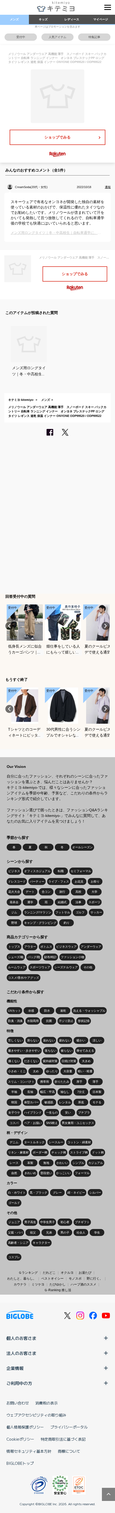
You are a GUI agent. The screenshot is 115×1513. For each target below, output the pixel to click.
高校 (78, 891)
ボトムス (46, 946)
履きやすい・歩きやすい (24, 1050)
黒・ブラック (38, 1192)
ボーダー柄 (40, 1152)
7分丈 (81, 1091)
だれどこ (49, 1273)
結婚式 (62, 902)
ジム (14, 912)
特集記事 (94, 37)
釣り (67, 922)
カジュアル (95, 1162)
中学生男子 (47, 1222)
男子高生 (30, 1222)
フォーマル (82, 1173)
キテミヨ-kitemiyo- (21, 399)
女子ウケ (14, 1112)
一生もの (52, 1112)
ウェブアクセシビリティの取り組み (36, 1415)
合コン (46, 891)
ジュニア (14, 1222)
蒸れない (49, 1040)
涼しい (97, 1040)
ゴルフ (80, 912)
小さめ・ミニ (17, 1071)
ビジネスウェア (66, 946)
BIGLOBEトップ (20, 1463)
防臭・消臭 (15, 1020)
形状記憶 (84, 1020)
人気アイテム (57, 37)
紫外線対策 (50, 1061)
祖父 (33, 1232)
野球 (14, 922)
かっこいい (63, 1173)
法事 (78, 902)
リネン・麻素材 (18, 1152)
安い (68, 1112)
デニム (14, 1142)
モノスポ (75, 1278)
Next (106, 626)
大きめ (86, 1061)
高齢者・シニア (18, 1242)
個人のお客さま (21, 1338)
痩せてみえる (85, 1050)
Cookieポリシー (20, 1439)
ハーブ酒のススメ (83, 1284)
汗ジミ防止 (66, 1020)
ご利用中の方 (19, 1383)
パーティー (37, 881)
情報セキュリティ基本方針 (28, 1451)
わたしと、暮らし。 (21, 1278)
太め (36, 1071)
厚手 (79, 1081)
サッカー (96, 912)
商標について (69, 1451)
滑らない (33, 1040)
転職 (61, 871)
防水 (47, 1010)
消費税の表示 (46, 1403)
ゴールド (14, 1202)
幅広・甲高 (47, 1091)
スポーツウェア (40, 967)
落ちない (50, 1050)
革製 (30, 1162)
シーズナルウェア (66, 967)
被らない (66, 1050)
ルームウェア (17, 967)
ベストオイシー (52, 1278)
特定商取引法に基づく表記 (63, 1439)
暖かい (80, 1040)
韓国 (14, 1102)
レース (14, 1162)
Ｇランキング (28, 1273)
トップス (14, 946)
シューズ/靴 (16, 957)
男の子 (64, 1232)
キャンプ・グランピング (40, 922)
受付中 (20, 37)
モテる (97, 1102)
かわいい (62, 1162)
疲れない (65, 1040)
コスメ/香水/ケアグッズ (23, 977)
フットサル (62, 912)
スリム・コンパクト (21, 1081)
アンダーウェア (91, 946)
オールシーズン (82, 847)
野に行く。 (95, 1278)
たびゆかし (57, 1284)
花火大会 (14, 891)
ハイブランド (33, 1112)
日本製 (97, 1091)
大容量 (67, 1071)
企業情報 (15, 1368)
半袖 (14, 1091)
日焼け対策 (69, 1061)
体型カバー (31, 1102)
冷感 (31, 1010)
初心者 (64, 1222)
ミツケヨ (38, 1284)
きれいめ (30, 1173)
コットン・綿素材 (79, 1142)
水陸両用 (33, 1020)
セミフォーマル (81, 871)
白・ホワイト (17, 1192)
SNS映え (52, 1123)
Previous (9, 626)
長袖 (30, 1091)
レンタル (65, 1102)
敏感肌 (48, 1102)
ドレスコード (17, 881)
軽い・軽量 (85, 1071)
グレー (57, 1192)
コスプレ (14, 1257)
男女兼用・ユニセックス (78, 1123)
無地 (46, 1162)
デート (30, 891)
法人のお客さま (21, 1353)
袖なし (64, 1091)
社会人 (80, 1232)
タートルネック (34, 1142)
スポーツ (94, 902)
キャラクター (41, 1242)
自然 (14, 1173)
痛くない (14, 1061)
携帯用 (44, 1081)
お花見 (79, 881)
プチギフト (82, 1222)
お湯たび (85, 1273)
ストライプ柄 (79, 1152)
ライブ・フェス (58, 881)
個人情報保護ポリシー (25, 1427)
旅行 (62, 891)
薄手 (95, 1081)
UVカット (14, 1010)
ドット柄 (98, 1152)
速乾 (63, 1010)
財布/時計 (50, 957)
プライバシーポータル (69, 1427)
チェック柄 (58, 1152)
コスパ (14, 1123)
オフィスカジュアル (37, 871)
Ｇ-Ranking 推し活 (57, 1290)
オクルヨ (67, 1273)
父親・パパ (15, 1232)
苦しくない (15, 1040)
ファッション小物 (72, 957)
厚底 (81, 1102)
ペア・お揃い (33, 1123)
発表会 (14, 902)
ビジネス (14, 871)
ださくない (31, 1061)
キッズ (43, 19)
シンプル (78, 1162)
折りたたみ (62, 1081)
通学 (30, 902)
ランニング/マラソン (37, 912)
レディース (71, 19)
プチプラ (84, 1112)
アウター (30, 946)
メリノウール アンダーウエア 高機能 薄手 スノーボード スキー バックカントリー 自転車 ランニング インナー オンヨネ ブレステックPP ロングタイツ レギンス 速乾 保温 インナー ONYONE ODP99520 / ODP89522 (57, 411)
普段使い (46, 1173)
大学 (94, 891)
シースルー (56, 1142)
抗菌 (49, 1020)
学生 (97, 1232)
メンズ (14, 19)
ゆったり (52, 1071)
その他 (87, 967)
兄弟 (49, 1232)
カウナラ (20, 1284)
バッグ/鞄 (34, 957)
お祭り (95, 881)
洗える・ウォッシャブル (89, 1010)
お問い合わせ (17, 1403)
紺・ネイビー (76, 1192)
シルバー (95, 1192)
